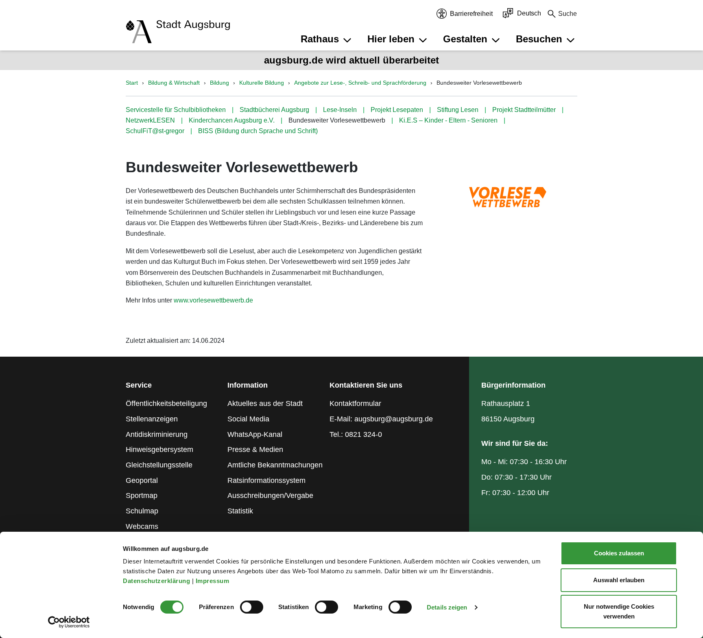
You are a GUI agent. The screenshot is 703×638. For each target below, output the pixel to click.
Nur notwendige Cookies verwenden (619, 611)
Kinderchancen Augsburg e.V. (232, 120)
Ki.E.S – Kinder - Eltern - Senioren (448, 120)
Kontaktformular (355, 403)
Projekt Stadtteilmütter (524, 109)
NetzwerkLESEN (150, 120)
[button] (327, 39)
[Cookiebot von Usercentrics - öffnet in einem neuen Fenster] (69, 622)
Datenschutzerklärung (157, 580)
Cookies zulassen (619, 553)
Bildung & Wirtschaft (174, 82)
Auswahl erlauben (618, 580)
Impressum (213, 580)
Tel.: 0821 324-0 (356, 434)
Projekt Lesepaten (397, 109)
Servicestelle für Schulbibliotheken (176, 109)
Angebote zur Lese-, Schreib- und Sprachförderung (360, 82)
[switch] (251, 607)
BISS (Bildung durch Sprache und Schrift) (258, 130)
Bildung (219, 82)
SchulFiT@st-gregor (155, 130)
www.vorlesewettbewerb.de (213, 300)
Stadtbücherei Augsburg (274, 109)
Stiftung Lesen (457, 109)
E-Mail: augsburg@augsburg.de (381, 419)
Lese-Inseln (340, 109)
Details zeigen (447, 607)
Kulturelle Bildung (261, 82)
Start (132, 82)
